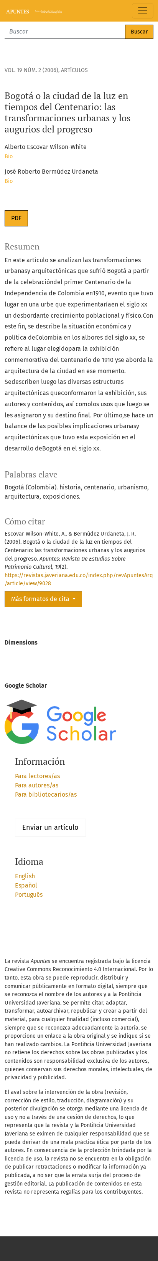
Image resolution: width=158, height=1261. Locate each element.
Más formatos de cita (41, 599)
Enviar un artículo (50, 827)
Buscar (139, 31)
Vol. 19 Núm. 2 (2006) (31, 70)
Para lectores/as (37, 776)
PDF (16, 218)
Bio (9, 156)
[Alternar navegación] (142, 10)
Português (29, 894)
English (25, 876)
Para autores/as (36, 785)
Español (26, 885)
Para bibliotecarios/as (46, 794)
